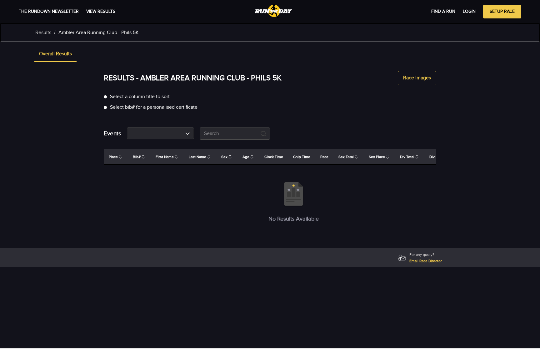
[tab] (55, 54)
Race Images (417, 78)
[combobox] (160, 133)
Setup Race (502, 11)
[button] (55, 54)
